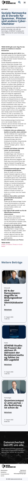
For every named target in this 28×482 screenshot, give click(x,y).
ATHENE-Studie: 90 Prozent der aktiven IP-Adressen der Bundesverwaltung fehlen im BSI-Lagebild (14, 352)
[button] (24, 2)
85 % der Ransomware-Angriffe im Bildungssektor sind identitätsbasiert (13, 297)
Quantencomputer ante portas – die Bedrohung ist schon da (14, 404)
